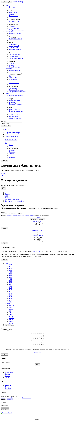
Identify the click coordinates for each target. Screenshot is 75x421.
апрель (11, 309)
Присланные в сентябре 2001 (14, 201)
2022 (10, 265)
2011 (10, 284)
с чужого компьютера (12, 133)
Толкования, (9, 32)
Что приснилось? (8, 185)
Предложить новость (16, 111)
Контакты (12, 153)
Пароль (3, 123)
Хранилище (9, 385)
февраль (11, 305)
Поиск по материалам (16, 95)
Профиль (12, 152)
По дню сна (37, 352)
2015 (10, 277)
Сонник (11, 65)
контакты (14, 88)
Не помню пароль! (11, 140)
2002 (10, 300)
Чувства (7, 197)
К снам (14, 56)
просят (13, 47)
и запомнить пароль (12, 131)
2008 (10, 289)
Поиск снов (12, 7)
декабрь (11, 323)
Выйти (11, 145)
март (10, 307)
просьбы (14, 46)
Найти (37, 364)
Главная (7, 194)
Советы (11, 63)
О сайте (7, 376)
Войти (3, 125)
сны (12, 26)
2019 (10, 270)
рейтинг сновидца (17, 30)
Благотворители (14, 83)
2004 (10, 296)
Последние (13, 12)
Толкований (13, 77)
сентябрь (11, 318)
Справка (7, 374)
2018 (10, 272)
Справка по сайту (14, 114)
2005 (10, 295)
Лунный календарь (15, 67)
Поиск (7, 387)
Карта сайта (9, 372)
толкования (14, 54)
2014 (10, 279)
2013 (10, 281)
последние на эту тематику (14, 215)
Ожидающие (13, 44)
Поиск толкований (15, 33)
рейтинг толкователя (17, 58)
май (10, 311)
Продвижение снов (15, 49)
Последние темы (15, 100)
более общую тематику (28, 215)
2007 (10, 291)
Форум (7, 377)
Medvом (3, 398)
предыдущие (37, 219)
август (11, 316)
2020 (10, 268)
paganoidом (10, 398)
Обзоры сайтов (14, 21)
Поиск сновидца (14, 70)
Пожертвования (14, 116)
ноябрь (11, 321)
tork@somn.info (11, 399)
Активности (13, 79)
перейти (7, 325)
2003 (10, 298)
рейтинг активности (17, 91)
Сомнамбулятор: (18, 2)
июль (10, 314)
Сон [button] (3, 174)
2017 (10, 274)
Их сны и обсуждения (16, 90)
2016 (10, 275)
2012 (10, 282)
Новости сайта (14, 109)
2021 (10, 267)
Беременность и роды (12, 199)
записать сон (37, 251)
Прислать (8, 389)
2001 (10, 302)
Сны (6, 196)
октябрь (11, 319)
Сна (10, 76)
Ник (2, 121)
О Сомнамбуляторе (15, 118)
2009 (10, 288)
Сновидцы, (8, 69)
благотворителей (26, 398)
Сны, (6, 5)
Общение (12, 150)
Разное (7, 93)
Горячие (11, 14)
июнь (10, 312)
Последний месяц (15, 39)
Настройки (12, 157)
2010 (10, 286)
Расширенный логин (12, 136)
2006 (10, 293)
